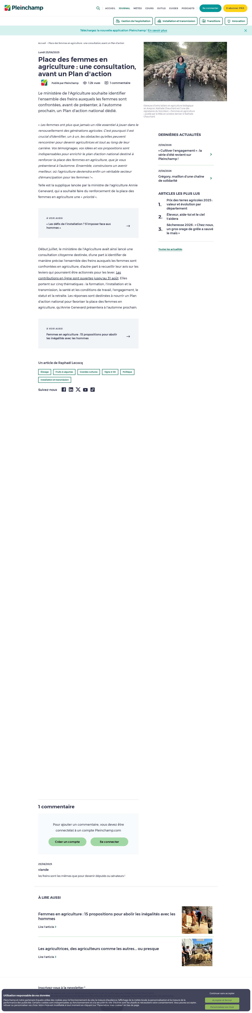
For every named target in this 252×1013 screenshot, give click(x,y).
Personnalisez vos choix (222, 1007)
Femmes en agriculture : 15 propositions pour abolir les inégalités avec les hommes (81, 336)
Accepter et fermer (222, 1000)
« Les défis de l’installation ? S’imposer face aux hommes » (78, 225)
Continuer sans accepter (222, 993)
